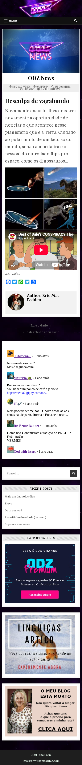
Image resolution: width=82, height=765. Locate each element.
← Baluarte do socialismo (41, 332)
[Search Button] (75, 21)
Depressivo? (13, 510)
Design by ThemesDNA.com (41, 761)
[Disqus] (41, 401)
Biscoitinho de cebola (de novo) (25, 517)
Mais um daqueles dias (20, 496)
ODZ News (41, 78)
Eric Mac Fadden (21, 86)
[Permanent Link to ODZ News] (41, 51)
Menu (13, 21)
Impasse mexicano (17, 524)
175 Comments (63, 86)
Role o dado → (41, 325)
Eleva (8, 503)
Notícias (55, 89)
